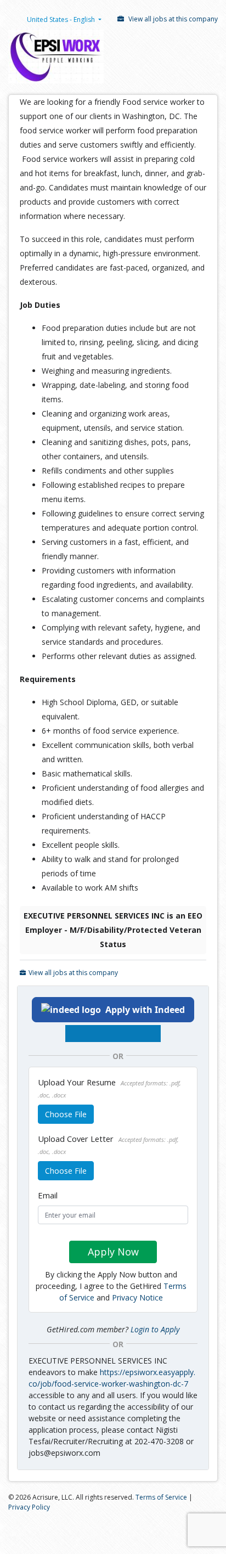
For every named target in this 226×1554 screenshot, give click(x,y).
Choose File (66, 1114)
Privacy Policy (29, 1507)
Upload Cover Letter (108, 1144)
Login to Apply (155, 1329)
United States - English (61, 19)
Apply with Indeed (145, 1010)
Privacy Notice (137, 1297)
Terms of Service (161, 1497)
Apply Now (113, 1251)
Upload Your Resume (109, 1088)
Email (48, 1195)
